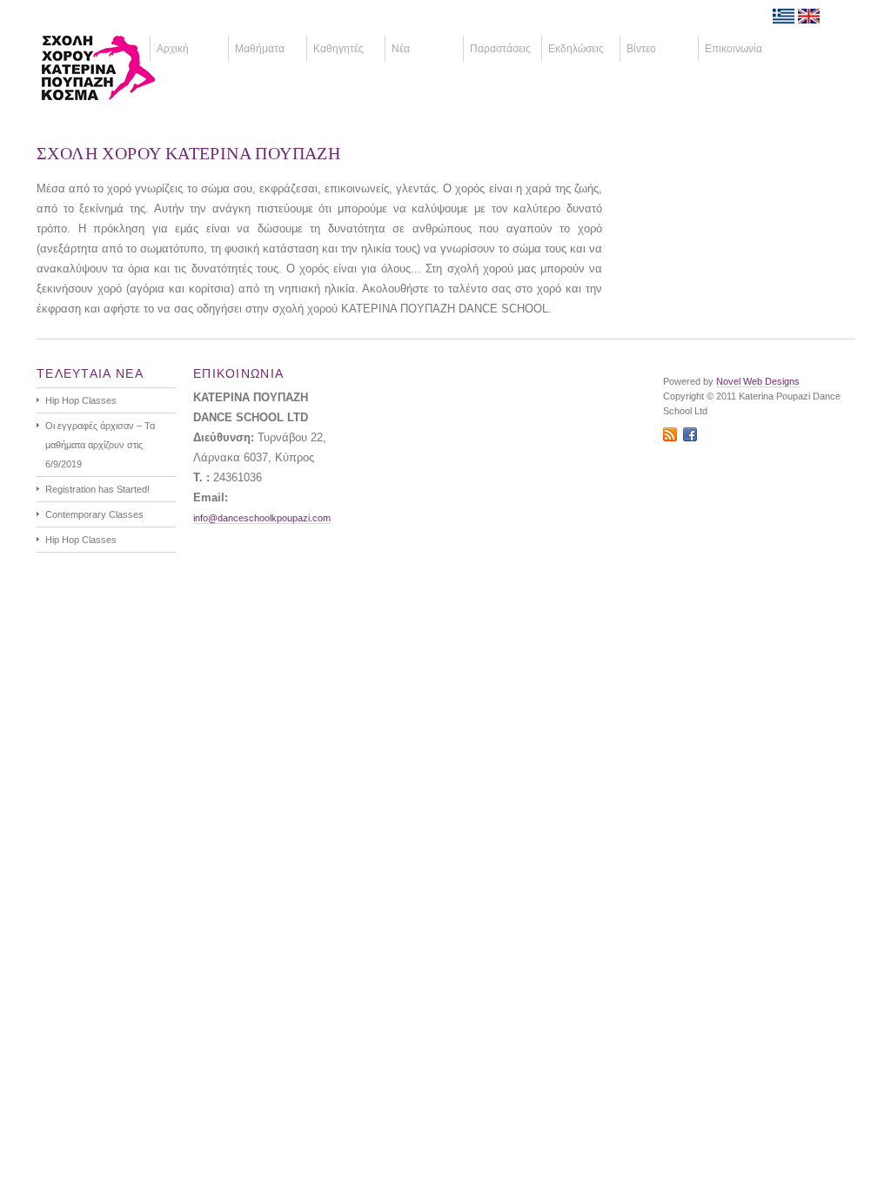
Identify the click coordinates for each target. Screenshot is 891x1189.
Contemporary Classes (94, 514)
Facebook (690, 434)
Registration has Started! (97, 489)
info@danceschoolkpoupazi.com (262, 518)
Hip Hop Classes (81, 400)
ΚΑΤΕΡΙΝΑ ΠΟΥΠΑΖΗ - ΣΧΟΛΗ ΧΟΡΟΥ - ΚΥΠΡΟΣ (124, 67)
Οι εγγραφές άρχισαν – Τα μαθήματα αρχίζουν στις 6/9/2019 (100, 444)
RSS (670, 434)
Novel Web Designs (758, 381)
